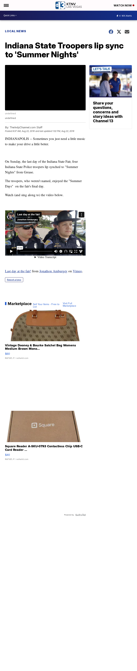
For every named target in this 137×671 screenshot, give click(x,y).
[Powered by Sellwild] (80, 515)
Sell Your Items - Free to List (46, 305)
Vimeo (77, 271)
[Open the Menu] (6, 5)
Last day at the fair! (18, 271)
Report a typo (14, 279)
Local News (15, 31)
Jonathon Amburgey (53, 271)
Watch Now (123, 5)
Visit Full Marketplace (69, 304)
